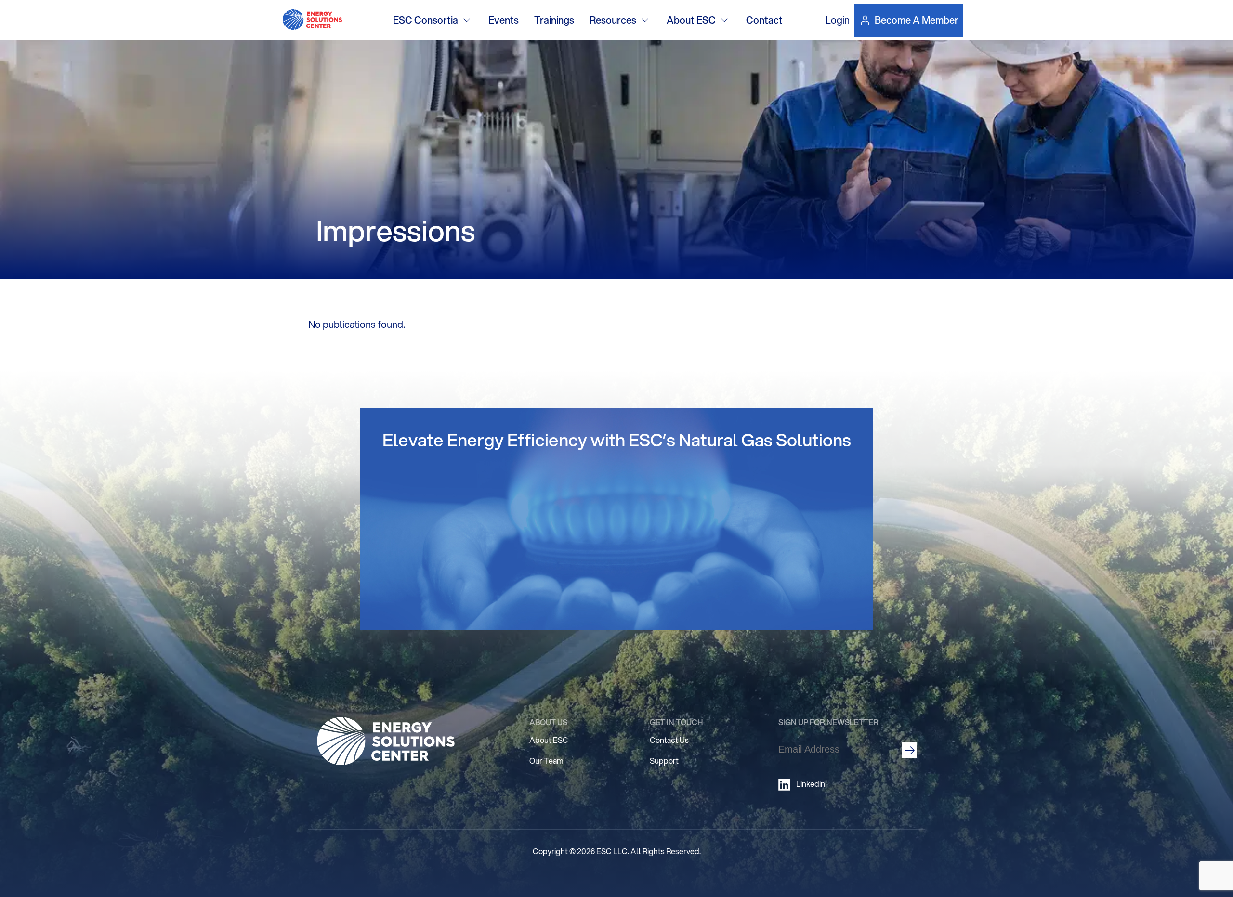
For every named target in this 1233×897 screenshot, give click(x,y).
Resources (613, 20)
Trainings (554, 20)
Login (838, 20)
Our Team (546, 760)
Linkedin (810, 784)
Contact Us (669, 739)
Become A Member (916, 20)
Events (503, 20)
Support (664, 760)
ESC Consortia (425, 20)
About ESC (691, 20)
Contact (764, 20)
